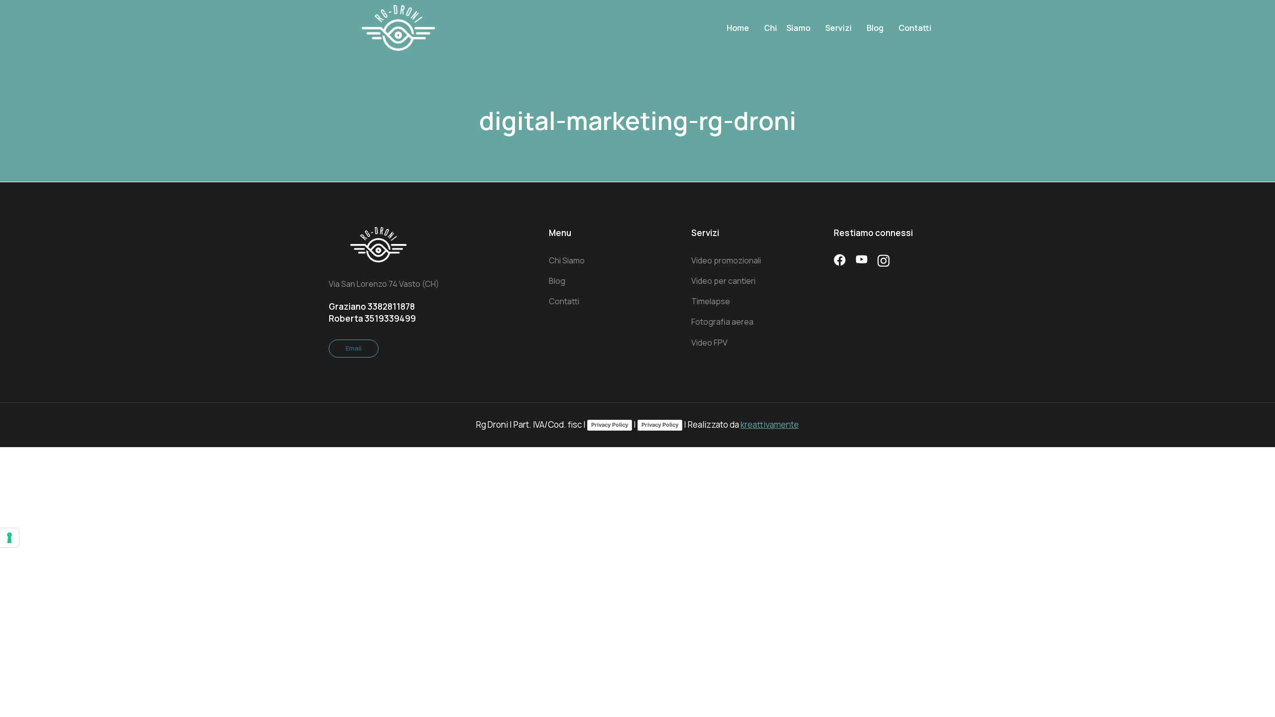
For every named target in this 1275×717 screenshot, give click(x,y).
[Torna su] (1250, 692)
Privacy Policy (609, 424)
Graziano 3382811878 (372, 306)
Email (354, 348)
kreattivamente (770, 424)
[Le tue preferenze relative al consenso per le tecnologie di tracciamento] (9, 537)
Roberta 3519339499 (372, 318)
